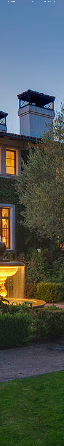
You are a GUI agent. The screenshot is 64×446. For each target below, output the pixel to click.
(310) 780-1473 (54, 1)
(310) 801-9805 (49, 1)
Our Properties (13, 1)
